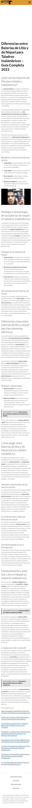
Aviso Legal (16, 780)
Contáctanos (16, 788)
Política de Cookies (16, 784)
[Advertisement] (16, 22)
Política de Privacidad (16, 776)
